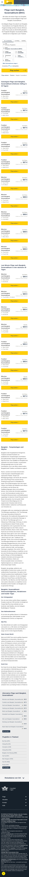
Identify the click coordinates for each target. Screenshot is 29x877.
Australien (19, 816)
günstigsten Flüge (24, 845)
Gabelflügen (3, 859)
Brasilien (8, 818)
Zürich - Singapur (18, 815)
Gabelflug (24, 40)
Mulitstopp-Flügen (12, 859)
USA (15, 816)
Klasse (6, 59)
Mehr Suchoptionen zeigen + (10, 63)
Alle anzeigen (6, 731)
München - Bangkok (10, 815)
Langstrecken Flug (10, 833)
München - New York (18, 814)
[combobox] (21, 56)
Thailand (3, 818)
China (23, 816)
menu (2, 2)
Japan (26, 816)
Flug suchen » (14, 101)
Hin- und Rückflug (8, 40)
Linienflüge (13, 848)
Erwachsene (8, 55)
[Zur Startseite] (9, 2)
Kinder (19, 55)
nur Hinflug (17, 40)
